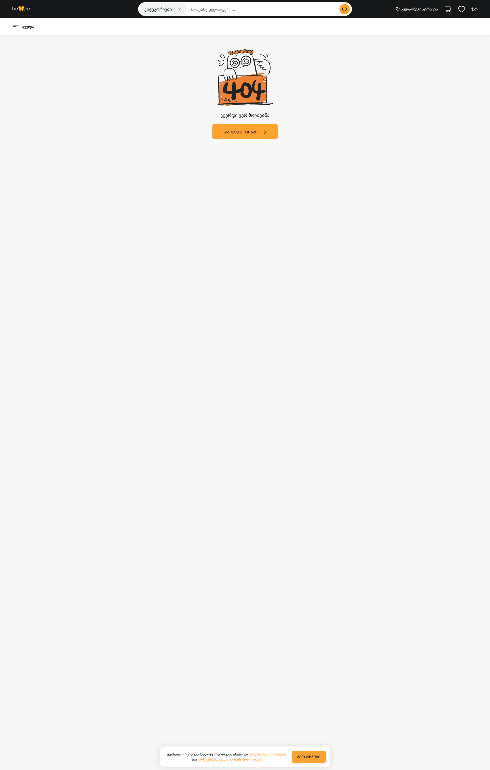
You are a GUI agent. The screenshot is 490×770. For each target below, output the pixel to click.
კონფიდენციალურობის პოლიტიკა (229, 759)
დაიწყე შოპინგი (240, 132)
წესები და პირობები (267, 754)
